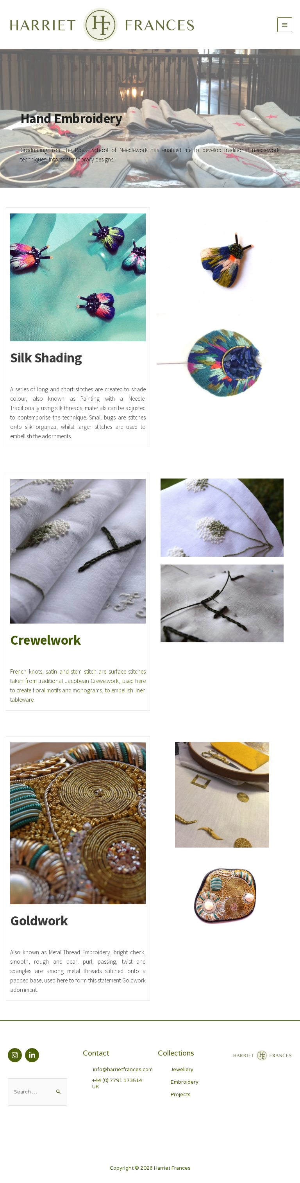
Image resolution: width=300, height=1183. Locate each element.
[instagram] (16, 1055)
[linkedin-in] (33, 1055)
